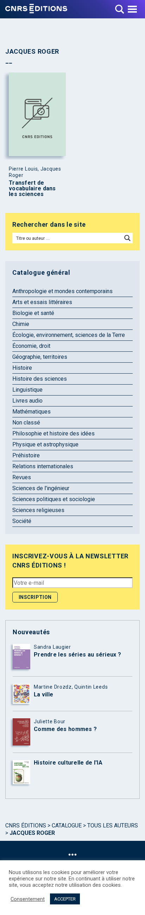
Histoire (22, 367)
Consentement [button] (28, 899)
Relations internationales (42, 466)
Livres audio (27, 400)
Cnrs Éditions (25, 825)
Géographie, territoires (39, 356)
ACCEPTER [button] (65, 899)
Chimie (20, 324)
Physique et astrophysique (45, 444)
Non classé (26, 422)
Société (21, 521)
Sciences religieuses (38, 510)
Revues (21, 477)
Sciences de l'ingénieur (40, 488)
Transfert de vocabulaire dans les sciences (32, 188)
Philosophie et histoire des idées (53, 433)
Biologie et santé (33, 313)
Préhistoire (26, 455)
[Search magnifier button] (127, 238)
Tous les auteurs (112, 825)
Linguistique (27, 389)
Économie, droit (31, 346)
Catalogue (67, 825)
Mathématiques (31, 411)
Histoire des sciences (39, 378)
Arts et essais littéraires (42, 302)
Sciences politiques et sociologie (53, 499)
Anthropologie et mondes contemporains (62, 291)
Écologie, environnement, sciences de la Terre (68, 335)
